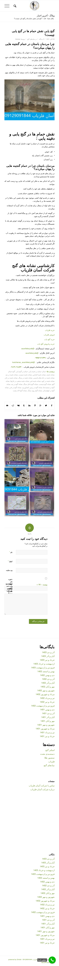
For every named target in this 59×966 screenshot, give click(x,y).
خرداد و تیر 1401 (47, 736)
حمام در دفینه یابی (35, 371)
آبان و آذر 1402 (48, 682)
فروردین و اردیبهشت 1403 (43, 667)
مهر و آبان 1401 (48, 720)
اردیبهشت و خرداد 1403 (44, 663)
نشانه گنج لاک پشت (20, 390)
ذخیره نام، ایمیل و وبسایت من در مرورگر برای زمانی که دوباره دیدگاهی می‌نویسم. (10, 593)
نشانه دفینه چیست (25, 375)
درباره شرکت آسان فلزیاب (42, 789)
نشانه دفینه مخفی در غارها (19, 381)
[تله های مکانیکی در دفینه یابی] (42, 455)
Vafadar (17, 39)
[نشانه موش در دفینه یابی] (16, 504)
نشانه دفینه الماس (39, 375)
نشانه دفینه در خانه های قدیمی (44, 378)
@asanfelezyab (27, 348)
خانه (45, 18)
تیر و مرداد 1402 (47, 697)
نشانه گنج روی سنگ (35, 390)
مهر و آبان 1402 (48, 686)
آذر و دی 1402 (48, 678)
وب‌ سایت (9, 570)
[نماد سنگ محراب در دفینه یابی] (16, 431)
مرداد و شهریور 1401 (45, 728)
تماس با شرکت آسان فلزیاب (42, 785)
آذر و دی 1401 (48, 713)
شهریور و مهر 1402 (46, 690)
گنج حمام (11, 371)
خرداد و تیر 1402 (47, 701)
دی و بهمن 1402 (47, 675)
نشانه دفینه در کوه (48, 381)
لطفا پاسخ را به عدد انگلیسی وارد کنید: (9, 587)
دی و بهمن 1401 (47, 709)
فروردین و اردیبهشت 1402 (43, 705)
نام (10, 552)
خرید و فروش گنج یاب (46, 343)
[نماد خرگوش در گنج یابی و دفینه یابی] (16, 480)
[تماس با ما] (52, 960)
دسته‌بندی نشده (47, 753)
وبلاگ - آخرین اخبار (46, 15)
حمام (44, 371)
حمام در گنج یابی (22, 371)
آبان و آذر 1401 (48, 717)
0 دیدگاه (41, 39)
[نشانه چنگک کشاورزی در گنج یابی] (16, 455)
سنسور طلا (49, 757)
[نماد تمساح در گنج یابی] (42, 504)
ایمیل (10, 561)
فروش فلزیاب (49, 334)
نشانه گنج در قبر (15, 387)
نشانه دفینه (51, 375)
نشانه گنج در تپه (16, 384)
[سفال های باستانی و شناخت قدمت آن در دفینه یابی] (42, 431)
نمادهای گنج (31, 39)
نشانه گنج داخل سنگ (30, 384)
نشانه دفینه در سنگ (25, 378)
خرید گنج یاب (49, 339)
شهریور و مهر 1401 (46, 724)
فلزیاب (51, 761)
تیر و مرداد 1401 (47, 732)
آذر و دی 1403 (48, 652)
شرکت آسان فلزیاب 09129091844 (34, 959)
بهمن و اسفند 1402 (46, 671)
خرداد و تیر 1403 (47, 659)
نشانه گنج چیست (45, 384)
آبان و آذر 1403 (48, 656)
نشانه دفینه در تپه (12, 375)
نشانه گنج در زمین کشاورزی (32, 387)
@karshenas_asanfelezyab (23, 362)
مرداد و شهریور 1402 (45, 694)
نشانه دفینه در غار (11, 378)
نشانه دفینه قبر (35, 381)
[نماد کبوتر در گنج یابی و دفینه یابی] (42, 480)
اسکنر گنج (50, 749)
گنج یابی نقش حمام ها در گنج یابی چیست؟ (33, 33)
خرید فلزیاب (50, 330)
